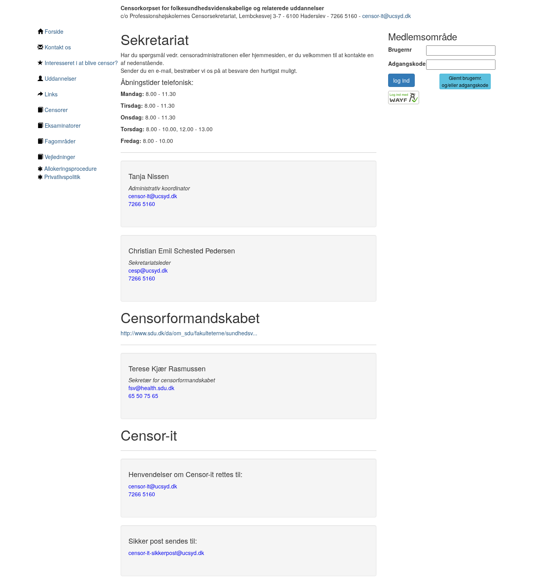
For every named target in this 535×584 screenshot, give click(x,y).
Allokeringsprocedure (70, 168)
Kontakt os (57, 47)
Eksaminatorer (62, 125)
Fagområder (59, 141)
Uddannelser (59, 78)
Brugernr (400, 49)
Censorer (55, 110)
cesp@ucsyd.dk (148, 270)
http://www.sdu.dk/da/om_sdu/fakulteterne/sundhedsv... (189, 333)
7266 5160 (141, 204)
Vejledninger (59, 157)
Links (50, 94)
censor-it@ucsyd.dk (386, 16)
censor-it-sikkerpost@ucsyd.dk (166, 553)
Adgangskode (401, 63)
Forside (53, 31)
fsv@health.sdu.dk (151, 388)
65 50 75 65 (143, 396)
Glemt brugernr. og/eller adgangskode (465, 81)
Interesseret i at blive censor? (80, 63)
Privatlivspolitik (62, 177)
